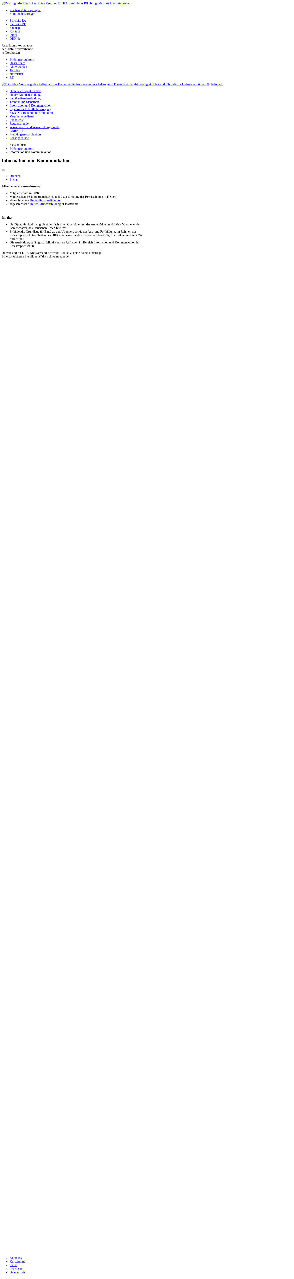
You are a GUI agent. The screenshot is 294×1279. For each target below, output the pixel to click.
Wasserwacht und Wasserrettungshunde (34, 127)
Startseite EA (18, 20)
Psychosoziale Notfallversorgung (30, 109)
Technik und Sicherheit (24, 102)
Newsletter (16, 74)
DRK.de (15, 38)
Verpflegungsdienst (22, 116)
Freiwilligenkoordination (25, 134)
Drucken (15, 176)
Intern (13, 35)
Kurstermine (17, 1261)
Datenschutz (17, 1272)
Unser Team (17, 63)
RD (12, 77)
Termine (15, 70)
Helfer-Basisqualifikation (25, 91)
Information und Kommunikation (30, 105)
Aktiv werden (18, 66)
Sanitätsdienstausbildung (25, 98)
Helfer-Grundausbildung (25, 94)
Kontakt (15, 31)
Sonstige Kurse (19, 138)
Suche (13, 1265)
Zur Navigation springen (25, 10)
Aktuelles (16, 1258)
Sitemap (15, 27)
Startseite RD (18, 24)
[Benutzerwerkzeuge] (3, 170)
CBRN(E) (16, 130)
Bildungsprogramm (22, 59)
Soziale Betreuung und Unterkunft (31, 112)
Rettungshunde (19, 123)
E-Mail (14, 179)
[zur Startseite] (66, 3)
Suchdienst (16, 120)
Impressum (16, 1268)
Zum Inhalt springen (22, 13)
